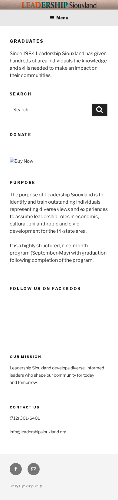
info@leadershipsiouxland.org (38, 431)
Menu (62, 17)
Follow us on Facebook (45, 288)
